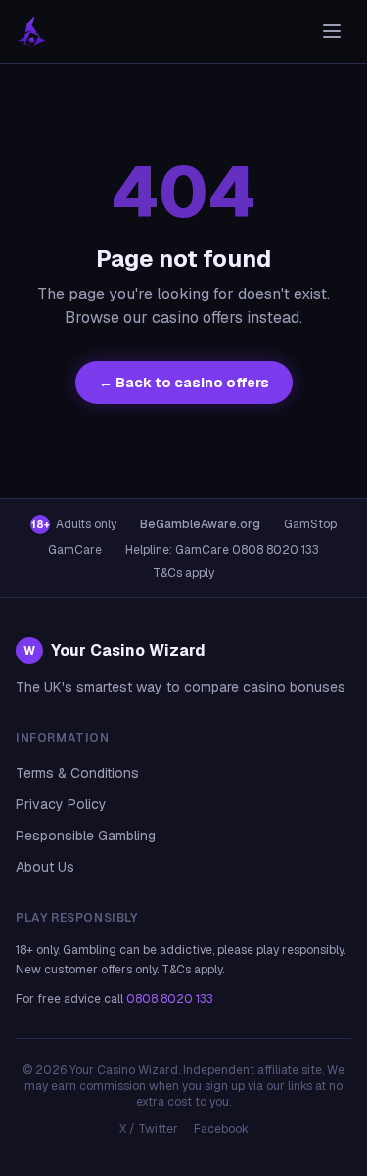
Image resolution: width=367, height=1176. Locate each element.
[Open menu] (331, 31)
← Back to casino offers (184, 382)
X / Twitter (148, 1129)
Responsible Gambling (86, 835)
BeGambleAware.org (200, 524)
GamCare (75, 550)
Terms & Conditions (77, 773)
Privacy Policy (61, 804)
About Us (45, 867)
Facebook (221, 1129)
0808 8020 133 (169, 999)
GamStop (310, 524)
